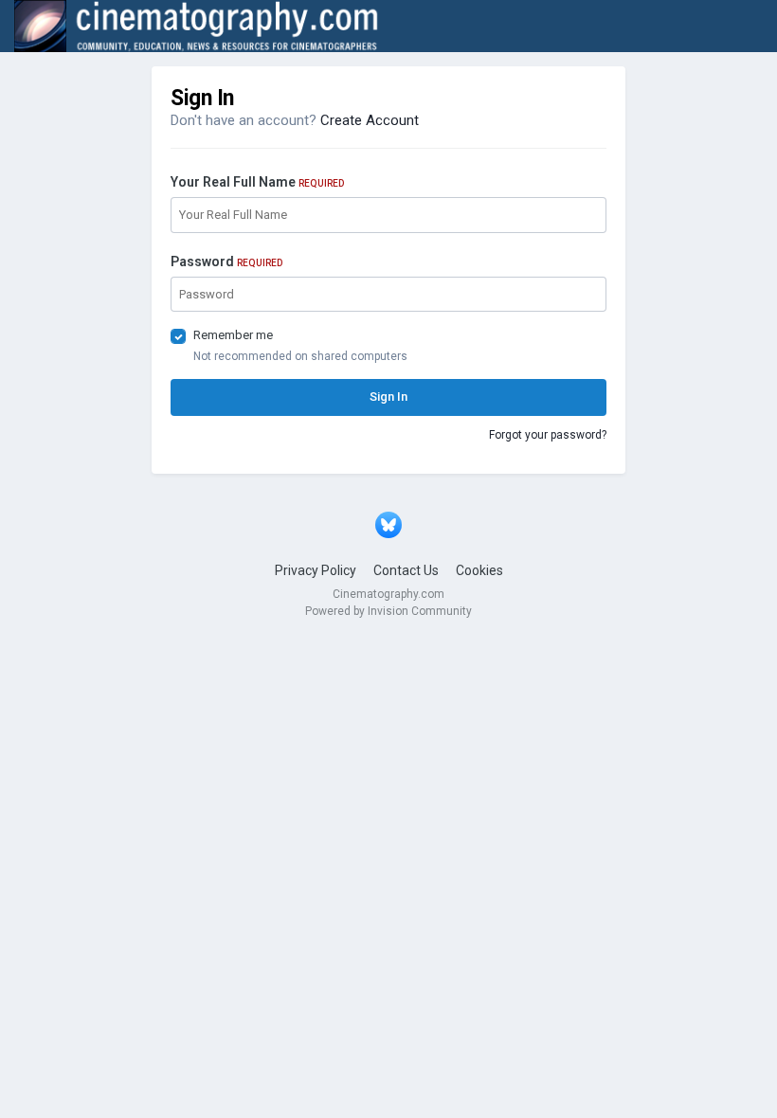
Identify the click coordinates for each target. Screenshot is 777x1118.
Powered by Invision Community (388, 611)
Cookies (479, 570)
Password (226, 261)
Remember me (233, 335)
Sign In (388, 396)
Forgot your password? (547, 435)
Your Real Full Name (257, 181)
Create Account (369, 120)
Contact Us (406, 570)
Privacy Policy (315, 570)
